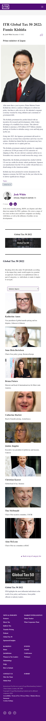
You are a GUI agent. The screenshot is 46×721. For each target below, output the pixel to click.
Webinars (27, 657)
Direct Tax (6, 622)
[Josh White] (8, 195)
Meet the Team (8, 677)
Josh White (20, 194)
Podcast (5, 633)
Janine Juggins (12, 445)
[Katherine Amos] (23, 303)
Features (6, 618)
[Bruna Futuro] (23, 368)
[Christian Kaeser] (23, 466)
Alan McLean (11, 541)
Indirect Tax (7, 626)
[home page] (5, 7)
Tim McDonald (12, 510)
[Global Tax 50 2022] (23, 243)
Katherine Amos (12, 316)
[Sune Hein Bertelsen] (23, 337)
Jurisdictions (7, 653)
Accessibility (7, 696)
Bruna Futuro (11, 381)
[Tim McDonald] (23, 497)
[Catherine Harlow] (23, 401)
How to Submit (8, 668)
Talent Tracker (29, 618)
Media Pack (7, 680)
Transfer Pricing (8, 629)
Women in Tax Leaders (10, 657)
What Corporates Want (31, 622)
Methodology (7, 660)
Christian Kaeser (13, 479)
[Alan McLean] (23, 528)
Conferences (28, 653)
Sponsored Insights (9, 640)
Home (5, 649)
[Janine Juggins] (23, 432)
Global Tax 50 (7, 184)
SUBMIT (27, 674)
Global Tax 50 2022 (23, 234)
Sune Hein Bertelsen (14, 350)
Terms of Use (16, 696)
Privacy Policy (25, 696)
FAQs (5, 664)
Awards (26, 649)
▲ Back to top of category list (31, 556)
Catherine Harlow (13, 414)
